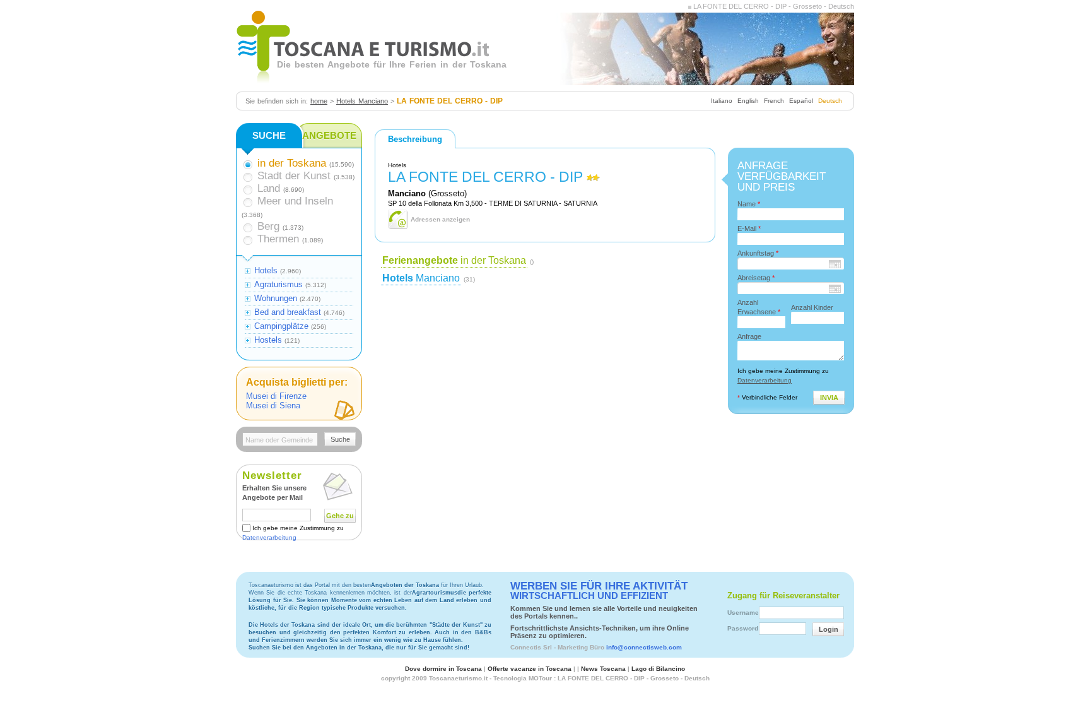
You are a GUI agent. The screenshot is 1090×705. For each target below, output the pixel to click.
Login (828, 629)
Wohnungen (275, 298)
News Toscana (603, 668)
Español (801, 100)
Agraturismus (278, 284)
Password (742, 628)
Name (748, 204)
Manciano (421, 278)
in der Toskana (454, 260)
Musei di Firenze (276, 396)
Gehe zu (340, 515)
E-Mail (749, 228)
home (318, 101)
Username (743, 612)
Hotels (266, 270)
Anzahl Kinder (812, 307)
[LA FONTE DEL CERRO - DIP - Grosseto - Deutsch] (689, 6)
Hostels (268, 340)
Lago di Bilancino (658, 668)
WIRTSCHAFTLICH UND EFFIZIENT (599, 591)
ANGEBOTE (329, 135)
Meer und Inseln (295, 201)
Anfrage (749, 336)
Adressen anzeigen (440, 219)
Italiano (721, 100)
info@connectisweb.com (644, 647)
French (774, 100)
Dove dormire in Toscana (443, 668)
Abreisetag (756, 277)
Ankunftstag (757, 253)
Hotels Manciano (362, 101)
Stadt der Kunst (294, 176)
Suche (340, 439)
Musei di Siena (273, 405)
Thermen (278, 239)
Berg (268, 226)
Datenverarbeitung (269, 537)
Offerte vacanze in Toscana (529, 668)
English (748, 100)
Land (268, 188)
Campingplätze (281, 326)
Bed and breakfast (287, 312)
